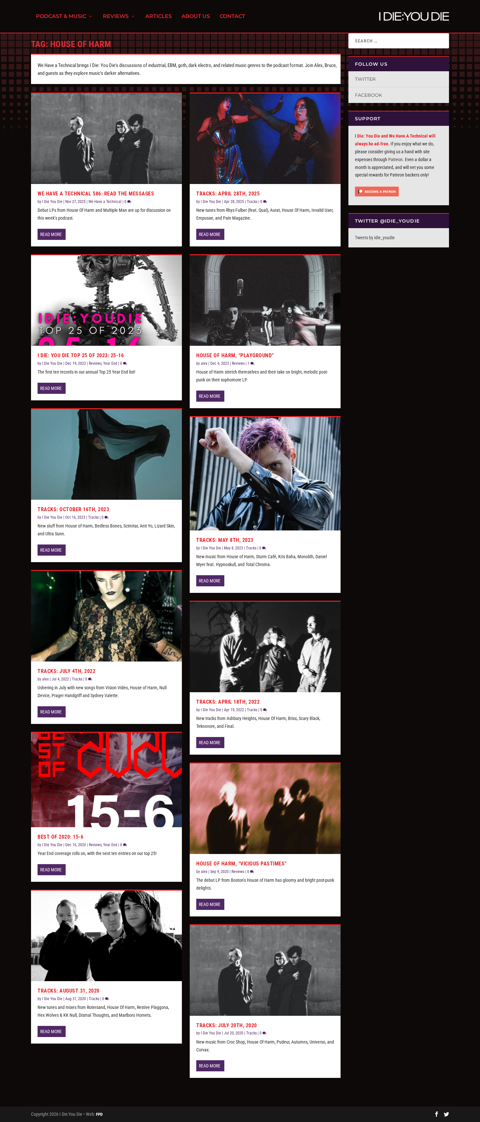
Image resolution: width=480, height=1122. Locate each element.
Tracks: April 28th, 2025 (228, 194)
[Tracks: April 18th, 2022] (265, 647)
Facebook (368, 95)
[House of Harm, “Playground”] (265, 300)
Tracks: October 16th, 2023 (73, 509)
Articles (158, 16)
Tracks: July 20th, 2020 (226, 1025)
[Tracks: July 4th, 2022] (106, 616)
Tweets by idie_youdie (375, 237)
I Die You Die (52, 201)
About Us (196, 16)
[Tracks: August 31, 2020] (106, 936)
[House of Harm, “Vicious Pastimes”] (265, 808)
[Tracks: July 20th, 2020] (265, 970)
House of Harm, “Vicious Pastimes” (241, 864)
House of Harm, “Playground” (235, 355)
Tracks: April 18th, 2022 (228, 702)
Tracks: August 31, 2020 (69, 991)
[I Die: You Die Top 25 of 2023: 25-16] (106, 300)
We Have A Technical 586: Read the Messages (96, 194)
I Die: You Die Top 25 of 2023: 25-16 (81, 355)
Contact (232, 16)
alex (45, 679)
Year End (110, 363)
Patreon (395, 159)
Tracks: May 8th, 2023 (224, 540)
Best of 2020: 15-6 (60, 837)
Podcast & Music (61, 16)
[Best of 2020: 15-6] (106, 780)
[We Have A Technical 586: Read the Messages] (106, 138)
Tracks (93, 517)
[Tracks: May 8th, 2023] (265, 473)
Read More (51, 234)
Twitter (365, 79)
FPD (99, 1114)
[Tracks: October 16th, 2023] (106, 454)
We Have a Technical (104, 201)
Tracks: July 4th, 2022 (66, 671)
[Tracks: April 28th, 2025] (265, 138)
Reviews (116, 16)
